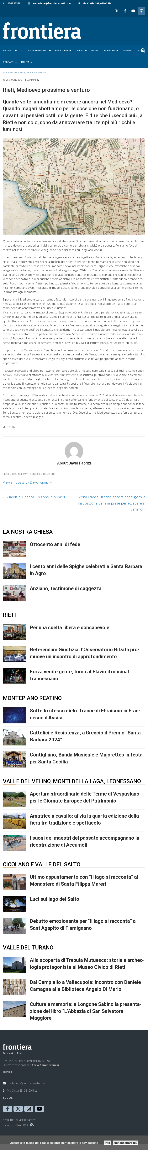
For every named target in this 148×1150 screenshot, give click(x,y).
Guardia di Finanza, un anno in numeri (34, 497)
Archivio (8, 50)
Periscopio (61, 50)
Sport (94, 50)
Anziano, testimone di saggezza (66, 588)
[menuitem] (9, 50)
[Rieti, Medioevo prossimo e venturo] (74, 186)
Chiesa (79, 50)
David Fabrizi (33, 80)
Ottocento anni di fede (55, 544)
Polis (9, 427)
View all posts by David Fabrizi (27, 482)
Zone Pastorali (39, 72)
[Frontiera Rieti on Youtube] (133, 11)
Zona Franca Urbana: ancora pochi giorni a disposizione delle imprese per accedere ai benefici (111, 503)
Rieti (28, 72)
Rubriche (109, 50)
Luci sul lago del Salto (54, 899)
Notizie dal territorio (34, 50)
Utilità (25, 62)
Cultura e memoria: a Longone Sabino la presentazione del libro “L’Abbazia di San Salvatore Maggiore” (86, 1011)
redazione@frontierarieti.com (52, 3)
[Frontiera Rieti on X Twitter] (117, 11)
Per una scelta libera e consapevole (69, 627)
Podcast (8, 62)
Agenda (127, 50)
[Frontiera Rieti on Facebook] (125, 11)
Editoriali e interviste (14, 72)
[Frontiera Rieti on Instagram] (141, 11)
